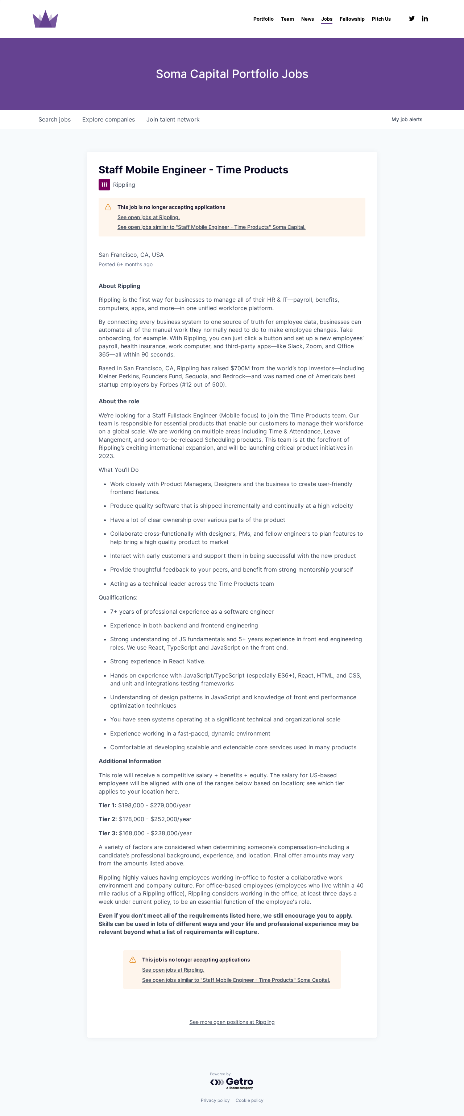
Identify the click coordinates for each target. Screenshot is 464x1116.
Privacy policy (215, 1100)
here (172, 791)
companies (108, 119)
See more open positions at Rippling (232, 1022)
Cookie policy (250, 1100)
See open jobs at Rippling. (148, 217)
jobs (54, 119)
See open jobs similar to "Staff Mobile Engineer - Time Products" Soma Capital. (211, 227)
